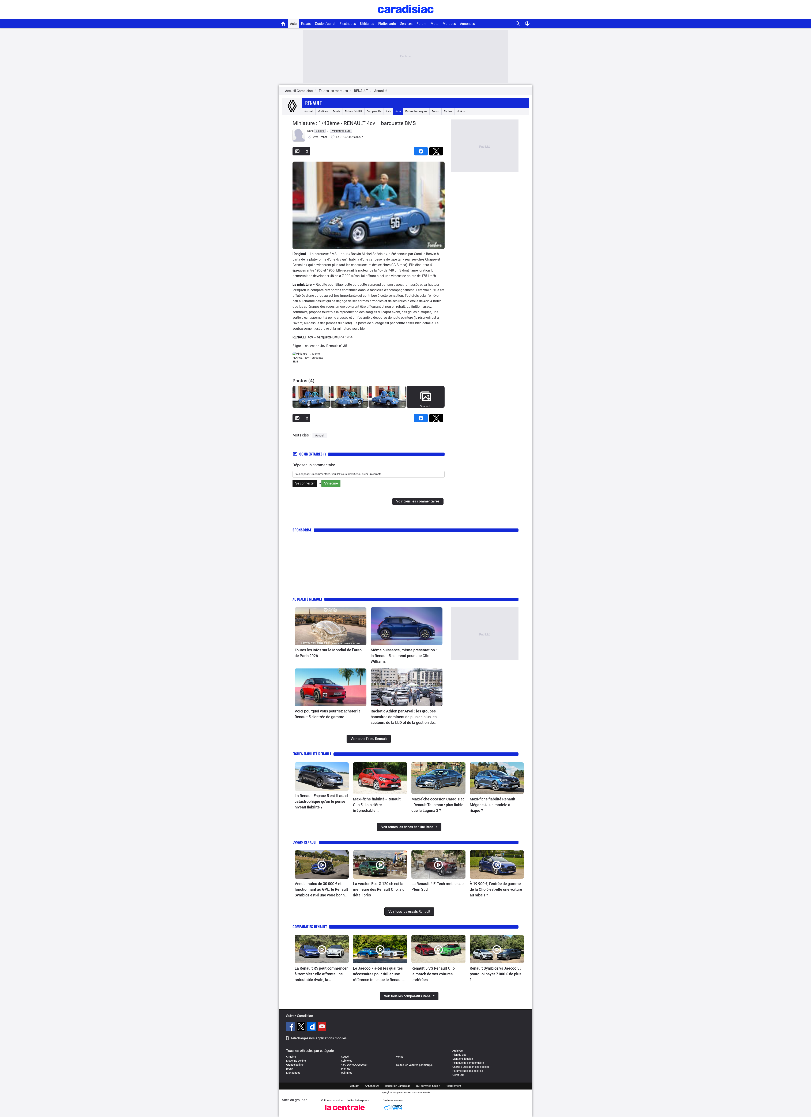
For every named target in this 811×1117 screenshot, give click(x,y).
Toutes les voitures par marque (414, 1064)
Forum (421, 23)
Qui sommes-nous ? (428, 1085)
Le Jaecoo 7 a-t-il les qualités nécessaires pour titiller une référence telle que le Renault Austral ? (378, 974)
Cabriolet (346, 1060)
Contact (354, 1085)
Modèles (323, 111)
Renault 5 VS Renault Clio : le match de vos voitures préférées (434, 974)
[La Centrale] (344, 1111)
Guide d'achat (325, 23)
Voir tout (425, 406)
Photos (448, 111)
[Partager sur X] (437, 149)
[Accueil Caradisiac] (283, 23)
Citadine (291, 1056)
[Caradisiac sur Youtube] (322, 1027)
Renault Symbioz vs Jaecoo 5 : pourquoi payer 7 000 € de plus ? (495, 974)
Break (289, 1068)
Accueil (308, 111)
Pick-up (345, 1068)
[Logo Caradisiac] (406, 17)
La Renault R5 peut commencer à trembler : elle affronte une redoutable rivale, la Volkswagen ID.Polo (321, 974)
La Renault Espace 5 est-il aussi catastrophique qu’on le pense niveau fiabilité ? (321, 801)
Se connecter (304, 483)
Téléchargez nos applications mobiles (318, 1038)
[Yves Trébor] (299, 140)
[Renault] (292, 111)
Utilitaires (367, 23)
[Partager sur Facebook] (421, 149)
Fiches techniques (416, 111)
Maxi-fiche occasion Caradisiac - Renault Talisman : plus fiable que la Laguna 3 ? (437, 805)
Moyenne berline (296, 1060)
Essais (306, 23)
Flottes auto (387, 23)
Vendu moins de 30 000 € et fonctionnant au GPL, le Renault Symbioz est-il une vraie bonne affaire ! (321, 889)
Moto (434, 23)
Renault (313, 103)
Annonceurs (372, 1085)
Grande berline (294, 1064)
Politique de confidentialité (468, 1062)
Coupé (345, 1056)
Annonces (467, 23)
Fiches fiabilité (353, 111)
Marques (449, 23)
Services (406, 23)
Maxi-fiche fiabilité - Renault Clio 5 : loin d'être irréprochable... (377, 805)
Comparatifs (374, 111)
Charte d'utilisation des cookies (471, 1066)
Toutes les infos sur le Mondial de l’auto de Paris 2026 (328, 653)
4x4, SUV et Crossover (354, 1064)
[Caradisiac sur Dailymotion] (312, 1027)
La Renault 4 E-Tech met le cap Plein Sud (437, 886)
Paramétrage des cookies (467, 1070)
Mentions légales (462, 1058)
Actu (293, 23)
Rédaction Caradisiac (397, 1085)
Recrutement (453, 1085)
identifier (352, 474)
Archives (457, 1050)
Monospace (293, 1072)
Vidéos (461, 111)
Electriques (348, 23)
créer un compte (371, 474)
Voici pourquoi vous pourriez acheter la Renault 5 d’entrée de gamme (328, 714)
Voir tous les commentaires (418, 501)
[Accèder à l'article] (330, 626)
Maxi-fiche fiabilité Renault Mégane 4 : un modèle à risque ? (492, 805)
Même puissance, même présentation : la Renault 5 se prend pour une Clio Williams (404, 656)
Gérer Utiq (458, 1074)
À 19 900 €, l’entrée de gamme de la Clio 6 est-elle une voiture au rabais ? (496, 889)
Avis (388, 111)
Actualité (380, 91)
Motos (399, 1056)
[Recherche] (518, 23)
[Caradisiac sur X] (301, 1027)
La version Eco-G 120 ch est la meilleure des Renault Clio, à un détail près (380, 889)
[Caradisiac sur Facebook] (291, 1027)
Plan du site (459, 1054)
